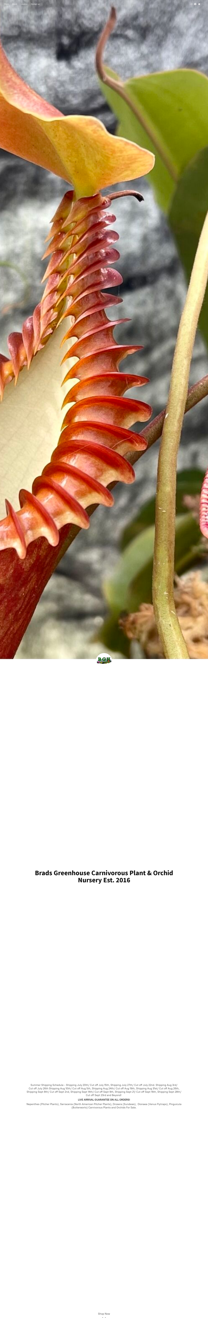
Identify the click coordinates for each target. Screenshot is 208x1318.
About (14, 4)
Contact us (35, 4)
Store (6, 4)
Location (24, 4)
